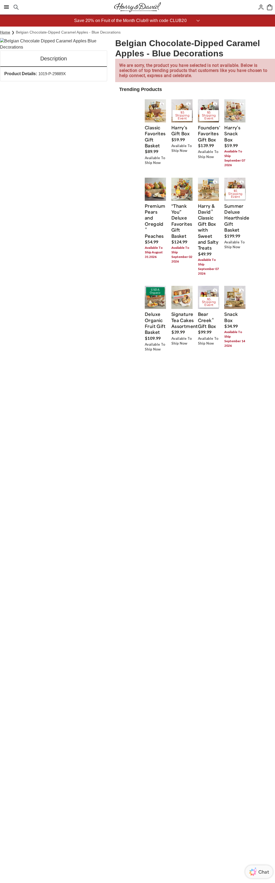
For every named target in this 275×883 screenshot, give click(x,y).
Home (5, 32)
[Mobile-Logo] (137, 7)
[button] (137, 20)
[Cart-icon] (269, 7)
